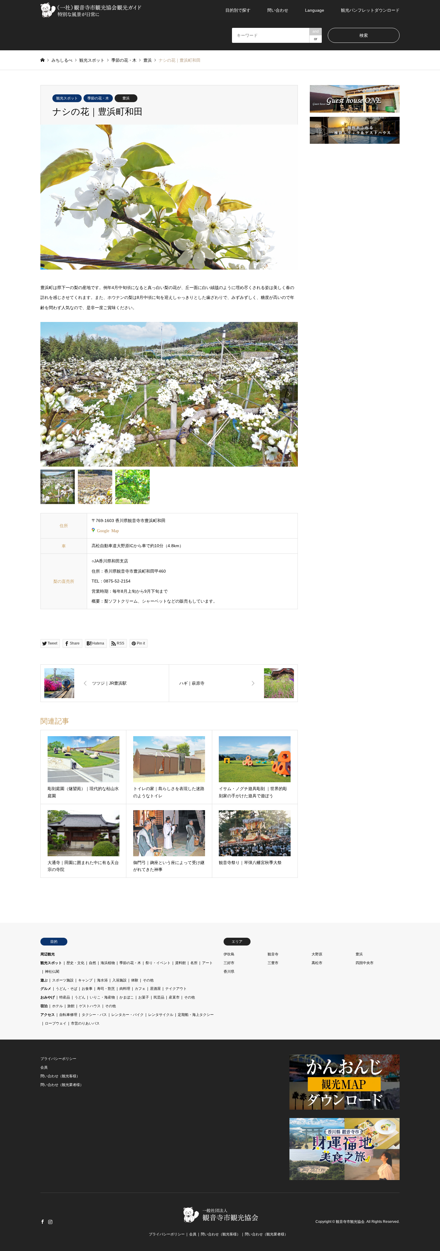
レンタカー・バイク (127, 1015)
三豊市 (273, 963)
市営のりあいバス (85, 1023)
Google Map (108, 530)
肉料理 (124, 989)
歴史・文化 (75, 963)
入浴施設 (119, 980)
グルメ (45, 989)
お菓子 (143, 997)
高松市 (317, 963)
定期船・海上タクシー (196, 1015)
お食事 (87, 989)
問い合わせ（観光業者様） (62, 1085)
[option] (169, 394)
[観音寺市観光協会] (91, 10)
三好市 (229, 963)
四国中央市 (365, 963)
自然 (92, 963)
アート (207, 963)
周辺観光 (47, 954)
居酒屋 (155, 989)
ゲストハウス (90, 1006)
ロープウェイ (55, 1023)
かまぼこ (126, 997)
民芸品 (159, 997)
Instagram (50, 1222)
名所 (194, 963)
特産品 (64, 997)
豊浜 (126, 98)
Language (314, 10)
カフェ (140, 989)
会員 (44, 1067)
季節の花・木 (98, 98)
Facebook (42, 1222)
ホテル (57, 1006)
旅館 (71, 1006)
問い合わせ (277, 10)
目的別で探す (238, 10)
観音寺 (273, 954)
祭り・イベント (158, 963)
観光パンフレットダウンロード (370, 10)
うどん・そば (66, 989)
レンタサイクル (160, 1015)
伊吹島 (229, 954)
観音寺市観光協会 (350, 1222)
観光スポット (67, 98)
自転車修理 (68, 1015)
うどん (80, 997)
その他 (148, 980)
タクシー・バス (94, 1015)
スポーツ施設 (63, 980)
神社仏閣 (52, 971)
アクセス (47, 1015)
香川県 (229, 971)
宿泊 (44, 1006)
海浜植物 (108, 963)
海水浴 (102, 980)
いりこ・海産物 (102, 997)
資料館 (180, 963)
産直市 (174, 997)
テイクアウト (176, 989)
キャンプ (85, 980)
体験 (134, 980)
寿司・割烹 (106, 989)
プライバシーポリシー (58, 1059)
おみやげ (47, 997)
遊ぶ (44, 980)
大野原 (317, 954)
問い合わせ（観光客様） (60, 1076)
